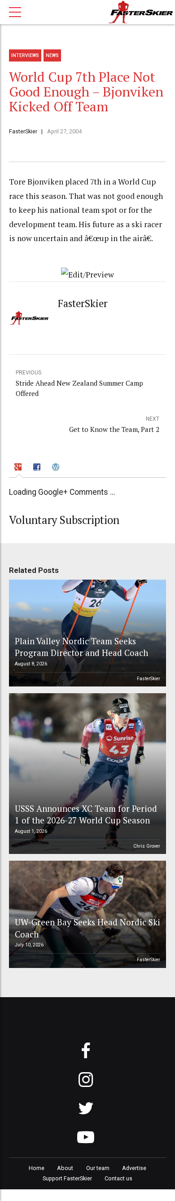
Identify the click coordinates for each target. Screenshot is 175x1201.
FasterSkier (23, 131)
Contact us (118, 1178)
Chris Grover (146, 846)
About (65, 1168)
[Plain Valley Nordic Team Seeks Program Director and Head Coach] (86, 633)
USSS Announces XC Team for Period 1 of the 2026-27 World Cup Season (86, 814)
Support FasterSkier (67, 1178)
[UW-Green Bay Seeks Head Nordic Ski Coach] (86, 914)
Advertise (134, 1168)
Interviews (25, 55)
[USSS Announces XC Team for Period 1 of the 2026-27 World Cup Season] (86, 773)
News (52, 55)
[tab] (19, 468)
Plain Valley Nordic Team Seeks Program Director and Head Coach (81, 646)
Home (36, 1168)
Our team (97, 1168)
